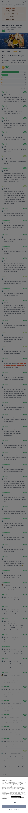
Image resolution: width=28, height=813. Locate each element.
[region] (14, 795)
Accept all (14, 806)
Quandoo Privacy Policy (15, 797)
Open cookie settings (14, 809)
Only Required (14, 802)
